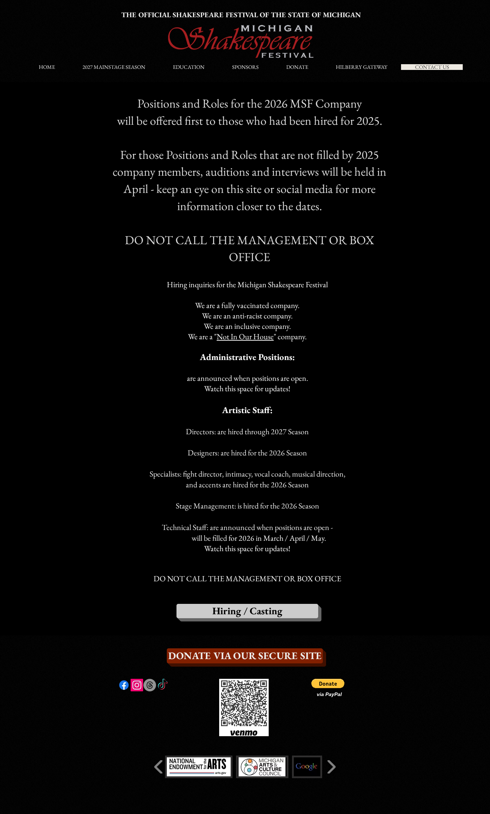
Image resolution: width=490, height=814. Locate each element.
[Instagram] (137, 685)
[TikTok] (162, 685)
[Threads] (149, 685)
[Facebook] (124, 685)
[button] (327, 683)
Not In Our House (245, 336)
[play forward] (331, 767)
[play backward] (159, 767)
